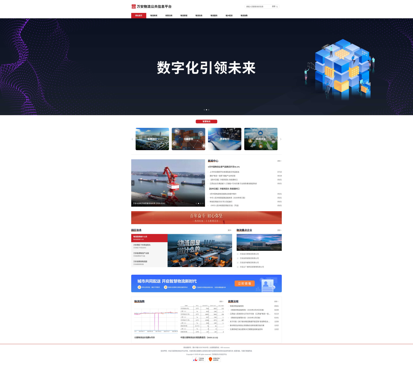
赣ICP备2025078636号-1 (201, 347)
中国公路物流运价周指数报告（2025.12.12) (199, 337)
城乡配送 (229, 15)
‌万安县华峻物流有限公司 (248, 262)
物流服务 (214, 15)
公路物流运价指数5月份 (144, 337)
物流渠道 (183, 15)
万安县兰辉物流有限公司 (248, 254)
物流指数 (244, 15)
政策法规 (168, 15)
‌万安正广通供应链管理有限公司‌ (250, 267)
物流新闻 (153, 15)
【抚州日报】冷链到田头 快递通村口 (224, 189)
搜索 (273, 6)
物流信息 (199, 15)
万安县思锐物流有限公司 (248, 258)
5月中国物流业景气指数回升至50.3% (224, 167)
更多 (278, 161)
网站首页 (138, 15)
